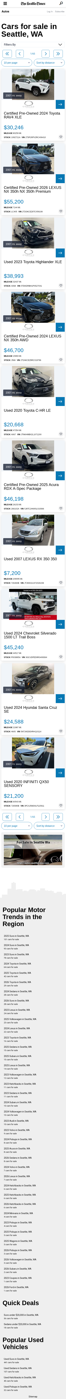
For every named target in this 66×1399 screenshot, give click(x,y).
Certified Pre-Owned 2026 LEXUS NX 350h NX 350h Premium (32, 189)
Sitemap (33, 1396)
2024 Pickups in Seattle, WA (18, 1141)
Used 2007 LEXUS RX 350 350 (30, 559)
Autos (5, 11)
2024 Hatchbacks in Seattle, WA (20, 1187)
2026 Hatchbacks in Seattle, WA (20, 1206)
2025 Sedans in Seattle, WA (18, 1049)
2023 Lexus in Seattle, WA (17, 1012)
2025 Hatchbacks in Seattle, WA (20, 1196)
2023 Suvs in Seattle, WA (16, 956)
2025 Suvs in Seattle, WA (16, 938)
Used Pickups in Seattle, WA (18, 1388)
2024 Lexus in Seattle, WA (17, 1030)
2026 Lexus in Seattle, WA (17, 1178)
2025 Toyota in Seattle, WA (17, 975)
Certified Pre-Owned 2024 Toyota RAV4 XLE (32, 115)
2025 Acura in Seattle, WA (17, 1150)
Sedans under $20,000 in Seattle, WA (22, 1326)
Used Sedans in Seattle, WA (18, 1370)
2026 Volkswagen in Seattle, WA (20, 1261)
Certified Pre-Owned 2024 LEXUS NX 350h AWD (32, 338)
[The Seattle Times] (33, 4)
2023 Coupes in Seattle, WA (18, 1280)
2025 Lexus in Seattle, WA (17, 1067)
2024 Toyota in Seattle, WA (17, 965)
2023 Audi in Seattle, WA (16, 1122)
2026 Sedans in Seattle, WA (18, 1159)
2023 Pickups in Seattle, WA (18, 1224)
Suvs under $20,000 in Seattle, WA (21, 1317)
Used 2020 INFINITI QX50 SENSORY (26, 784)
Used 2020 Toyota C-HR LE (27, 410)
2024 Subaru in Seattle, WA (17, 1104)
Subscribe (59, 11)
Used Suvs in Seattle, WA (16, 1361)
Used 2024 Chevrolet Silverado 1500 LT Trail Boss (30, 635)
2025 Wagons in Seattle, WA (18, 1243)
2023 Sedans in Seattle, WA (18, 1095)
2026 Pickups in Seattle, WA (18, 1252)
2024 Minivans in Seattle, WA (18, 1215)
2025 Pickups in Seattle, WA (18, 1233)
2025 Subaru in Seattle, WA (17, 1058)
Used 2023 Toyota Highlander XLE (33, 262)
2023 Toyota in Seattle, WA (17, 1039)
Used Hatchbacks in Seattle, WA (20, 1379)
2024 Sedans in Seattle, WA (18, 993)
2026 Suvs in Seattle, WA (16, 1002)
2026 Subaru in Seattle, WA (17, 1270)
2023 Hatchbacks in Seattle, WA (20, 1086)
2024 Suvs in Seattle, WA (16, 947)
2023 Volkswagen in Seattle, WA (20, 1076)
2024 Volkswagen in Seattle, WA (20, 1113)
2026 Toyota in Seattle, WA (17, 984)
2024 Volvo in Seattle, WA (17, 1169)
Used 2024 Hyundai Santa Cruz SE (30, 709)
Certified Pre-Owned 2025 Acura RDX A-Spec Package (31, 486)
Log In (50, 11)
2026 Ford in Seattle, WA (16, 1289)
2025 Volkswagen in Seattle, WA (20, 1021)
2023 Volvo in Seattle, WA (17, 1132)
